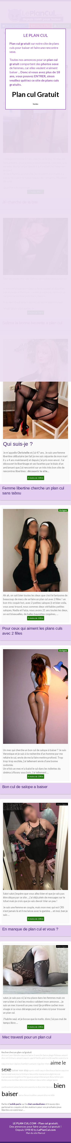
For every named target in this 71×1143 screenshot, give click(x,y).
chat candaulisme (36, 1104)
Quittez (35, 104)
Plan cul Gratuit (35, 94)
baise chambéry (22, 1063)
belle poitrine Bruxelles (47, 1058)
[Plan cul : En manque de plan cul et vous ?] (35, 847)
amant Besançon (42, 1077)
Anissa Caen (7, 1055)
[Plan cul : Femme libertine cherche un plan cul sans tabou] (35, 390)
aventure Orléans (20, 1074)
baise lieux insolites (28, 1095)
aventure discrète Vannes (40, 1087)
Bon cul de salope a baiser (24, 786)
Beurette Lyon (57, 1077)
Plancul (41, 1133)
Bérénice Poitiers (28, 1080)
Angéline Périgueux (24, 1077)
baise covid (7, 1074)
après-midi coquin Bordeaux (42, 1070)
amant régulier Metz (40, 1063)
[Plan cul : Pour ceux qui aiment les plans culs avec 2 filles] (35, 551)
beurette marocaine (39, 1074)
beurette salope (44, 1080)
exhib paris (15, 1104)
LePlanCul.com (46, 1129)
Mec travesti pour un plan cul (26, 1037)
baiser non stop (20, 1070)
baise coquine (62, 1070)
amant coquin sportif (26, 1058)
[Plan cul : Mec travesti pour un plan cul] (35, 970)
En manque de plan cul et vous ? (30, 929)
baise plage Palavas (52, 1055)
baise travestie (35, 1055)
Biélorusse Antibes (11, 1080)
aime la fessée (21, 1087)
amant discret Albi (46, 1095)
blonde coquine (21, 1055)
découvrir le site (37, 471)
